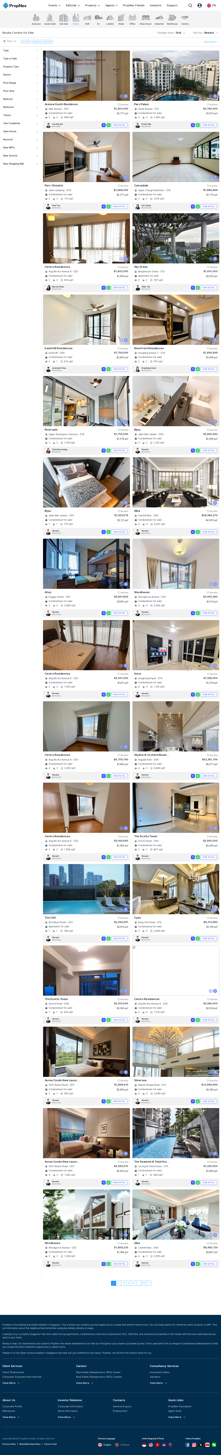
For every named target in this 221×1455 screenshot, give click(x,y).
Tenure (7, 115)
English (107, 1444)
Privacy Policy (9, 1444)
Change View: (169, 32)
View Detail (119, 125)
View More (9, 1383)
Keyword (7, 139)
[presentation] (121, 96)
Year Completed (11, 123)
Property (91, 5)
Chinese (124, 1444)
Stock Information (68, 1410)
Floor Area (8, 91)
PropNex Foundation (180, 1406)
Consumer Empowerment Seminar (22, 1376)
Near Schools (10, 155)
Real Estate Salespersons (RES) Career (98, 1372)
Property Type (11, 66)
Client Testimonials (13, 1372)
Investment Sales (159, 1372)
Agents (109, 5)
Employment (120, 1410)
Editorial (71, 5)
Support (172, 5)
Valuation (155, 1376)
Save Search (210, 42)
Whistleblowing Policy (29, 1444)
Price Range (9, 83)
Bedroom (8, 99)
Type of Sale (10, 58)
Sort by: (204, 32)
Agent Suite (175, 1410)
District (7, 74)
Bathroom (8, 107)
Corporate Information (70, 1406)
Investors (155, 5)
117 (143, 1283)
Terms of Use (50, 1444)
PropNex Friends (133, 5)
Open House (9, 131)
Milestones (8, 1410)
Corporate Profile (12, 1406)
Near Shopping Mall (13, 163)
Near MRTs (9, 147)
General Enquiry (122, 1406)
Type (6, 50)
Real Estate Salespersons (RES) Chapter (99, 1376)
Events (53, 5)
